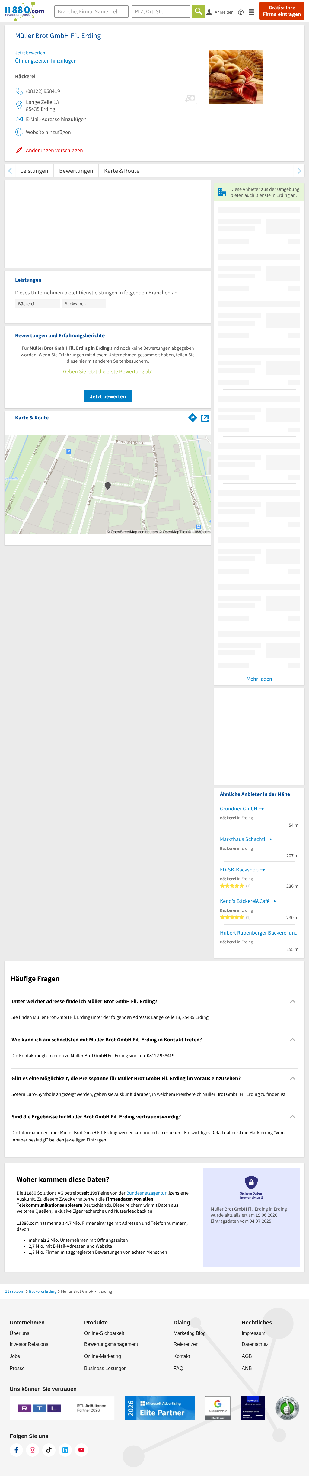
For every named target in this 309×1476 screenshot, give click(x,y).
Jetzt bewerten (108, 396)
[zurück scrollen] (10, 170)
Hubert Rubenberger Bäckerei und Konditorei (259, 932)
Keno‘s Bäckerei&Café (244, 900)
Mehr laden (259, 678)
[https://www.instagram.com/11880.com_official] (32, 1450)
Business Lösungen (105, 1368)
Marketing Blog (190, 1333)
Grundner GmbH (238, 808)
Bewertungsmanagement (111, 1344)
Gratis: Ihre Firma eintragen (282, 11)
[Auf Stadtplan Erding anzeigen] (205, 417)
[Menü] (254, 11)
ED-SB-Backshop (239, 869)
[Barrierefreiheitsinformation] (243, 11)
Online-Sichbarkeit (104, 1333)
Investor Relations (29, 1344)
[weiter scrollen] (299, 170)
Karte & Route (121, 170)
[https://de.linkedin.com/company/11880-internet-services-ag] (65, 1450)
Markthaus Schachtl (242, 839)
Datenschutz (255, 1344)
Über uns (19, 1333)
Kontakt (182, 1356)
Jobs (15, 1356)
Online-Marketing (102, 1356)
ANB (247, 1368)
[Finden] (198, 11)
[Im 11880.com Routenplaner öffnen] (192, 416)
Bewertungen (76, 170)
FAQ (178, 1368)
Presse (17, 1368)
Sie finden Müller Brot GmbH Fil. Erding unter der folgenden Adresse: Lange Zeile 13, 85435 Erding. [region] (110, 1017)
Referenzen (186, 1344)
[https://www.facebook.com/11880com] (16, 1450)
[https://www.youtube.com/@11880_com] (81, 1450)
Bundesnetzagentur (146, 1193)
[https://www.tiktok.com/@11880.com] (49, 1450)
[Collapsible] (293, 1001)
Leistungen (34, 170)
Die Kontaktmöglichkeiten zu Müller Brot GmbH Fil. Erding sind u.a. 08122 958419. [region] (93, 1055)
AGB (247, 1356)
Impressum (253, 1333)
